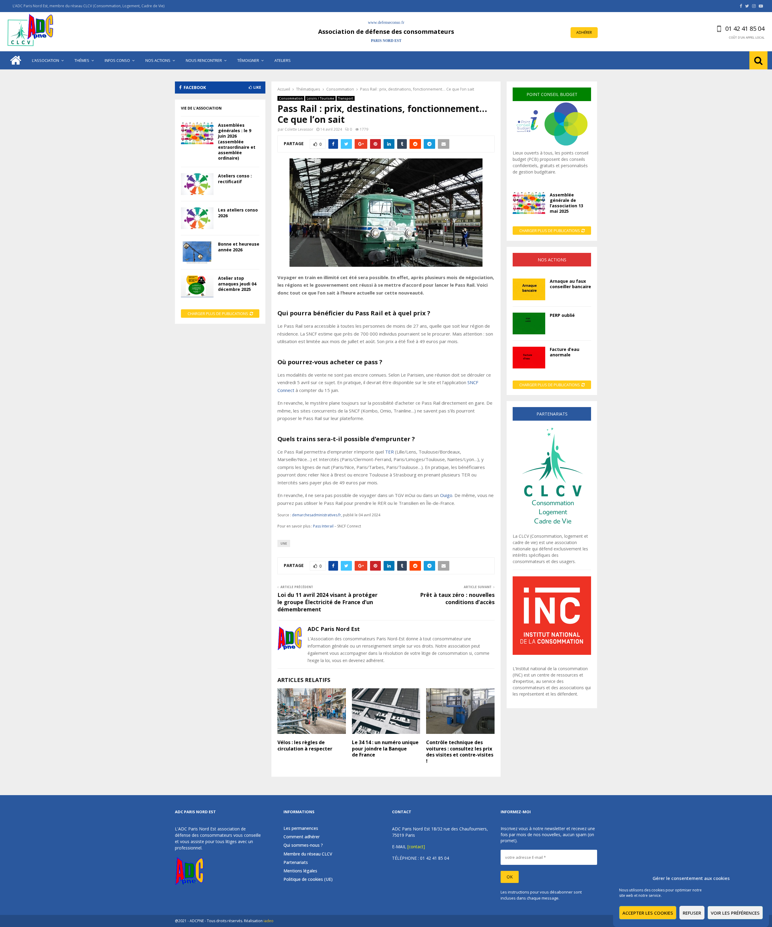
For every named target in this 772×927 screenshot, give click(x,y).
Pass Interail (323, 526)
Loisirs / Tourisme (320, 98)
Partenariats (295, 862)
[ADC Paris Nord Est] (32, 31)
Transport (345, 98)
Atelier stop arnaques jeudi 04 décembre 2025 (237, 283)
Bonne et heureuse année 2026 (238, 246)
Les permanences (300, 828)
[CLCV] (552, 530)
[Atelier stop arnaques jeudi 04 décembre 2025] (197, 286)
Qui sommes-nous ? (303, 845)
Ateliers (282, 60)
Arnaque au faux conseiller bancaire (570, 283)
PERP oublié (562, 315)
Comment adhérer (301, 836)
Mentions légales (300, 871)
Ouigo (446, 495)
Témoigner (248, 60)
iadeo (269, 920)
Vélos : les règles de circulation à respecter (304, 745)
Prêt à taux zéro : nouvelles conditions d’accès (457, 598)
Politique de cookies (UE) (308, 879)
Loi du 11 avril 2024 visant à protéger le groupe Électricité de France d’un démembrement (327, 602)
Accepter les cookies (647, 913)
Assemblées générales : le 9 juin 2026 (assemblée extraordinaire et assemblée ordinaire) (236, 141)
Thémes (81, 60)
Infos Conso (117, 60)
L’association (45, 60)
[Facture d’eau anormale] (529, 357)
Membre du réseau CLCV (307, 854)
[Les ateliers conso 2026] (197, 218)
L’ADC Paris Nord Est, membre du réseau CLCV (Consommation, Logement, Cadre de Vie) (88, 5)
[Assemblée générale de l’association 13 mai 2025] (529, 203)
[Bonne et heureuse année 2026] (197, 252)
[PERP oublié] (529, 323)
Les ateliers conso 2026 (238, 212)
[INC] (552, 653)
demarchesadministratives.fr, (317, 515)
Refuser (692, 913)
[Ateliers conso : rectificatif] (197, 184)
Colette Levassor (299, 129)
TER (390, 452)
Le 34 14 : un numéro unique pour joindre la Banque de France (385, 748)
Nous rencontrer (204, 60)
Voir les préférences (735, 913)
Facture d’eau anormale (564, 352)
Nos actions (157, 60)
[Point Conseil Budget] (552, 146)
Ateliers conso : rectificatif (235, 178)
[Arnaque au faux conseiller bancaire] (529, 289)
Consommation (291, 98)
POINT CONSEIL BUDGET (552, 94)
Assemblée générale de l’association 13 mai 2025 (566, 203)
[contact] (416, 846)
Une (283, 543)
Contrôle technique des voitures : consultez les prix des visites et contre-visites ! (459, 751)
